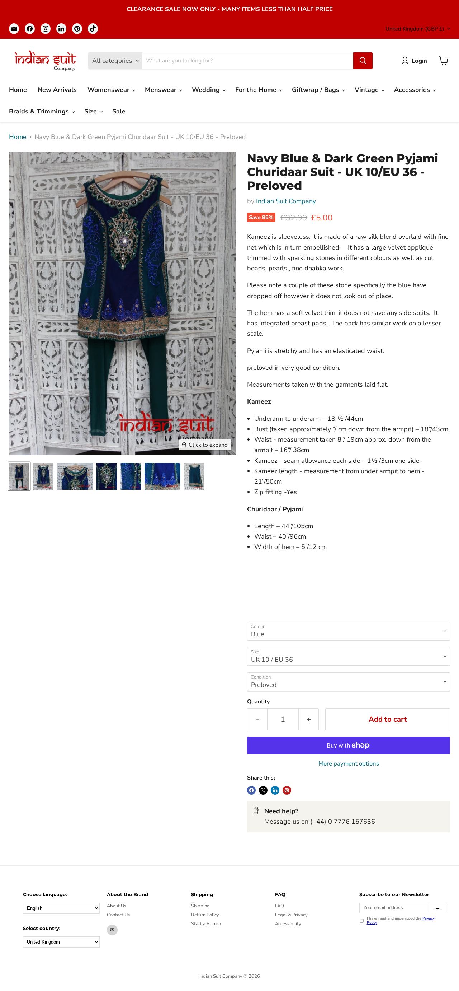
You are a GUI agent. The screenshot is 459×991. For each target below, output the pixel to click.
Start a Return (206, 924)
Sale (119, 111)
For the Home (256, 89)
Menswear (161, 89)
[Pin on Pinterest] (287, 790)
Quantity (258, 701)
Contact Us (118, 915)
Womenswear (109, 89)
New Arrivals (57, 89)
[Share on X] (263, 790)
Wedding (207, 89)
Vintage (367, 89)
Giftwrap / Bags (316, 89)
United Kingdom (414, 28)
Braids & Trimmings (40, 111)
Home (18, 89)
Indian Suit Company (286, 201)
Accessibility (288, 924)
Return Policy (205, 915)
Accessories (413, 89)
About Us (116, 906)
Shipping (200, 906)
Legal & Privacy (291, 915)
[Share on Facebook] (251, 790)
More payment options (348, 763)
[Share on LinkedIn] (275, 790)
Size (91, 111)
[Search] (363, 60)
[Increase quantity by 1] (309, 719)
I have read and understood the (401, 921)
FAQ (279, 906)
